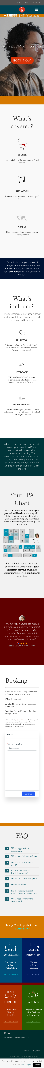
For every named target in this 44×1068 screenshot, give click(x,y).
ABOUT (35, 3)
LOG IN (18, 3)
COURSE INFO (11, 974)
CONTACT (27, 3)
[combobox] (21, 748)
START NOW (22, 928)
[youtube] (9, 1033)
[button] (21, 849)
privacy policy (27, 1064)
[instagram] (5, 1033)
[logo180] (22, 7)
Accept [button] (37, 1065)
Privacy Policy (36, 1058)
